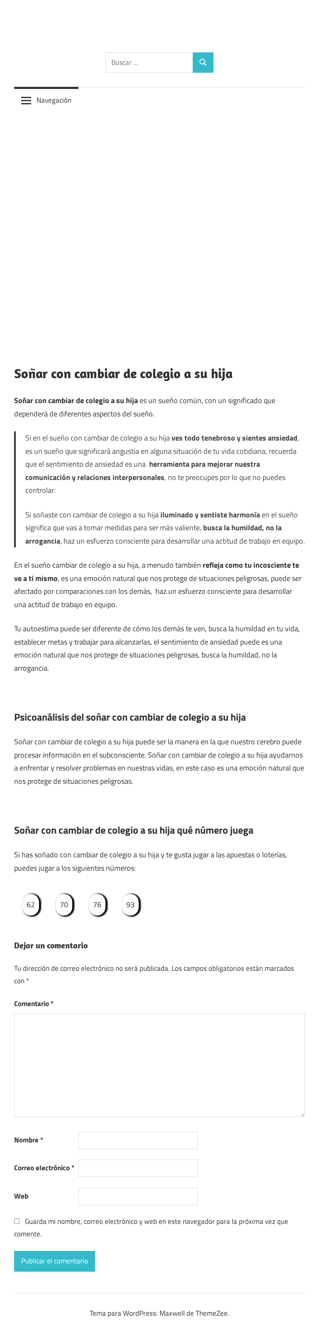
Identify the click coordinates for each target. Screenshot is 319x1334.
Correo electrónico (44, 1167)
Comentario (34, 1003)
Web (21, 1196)
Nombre (28, 1140)
